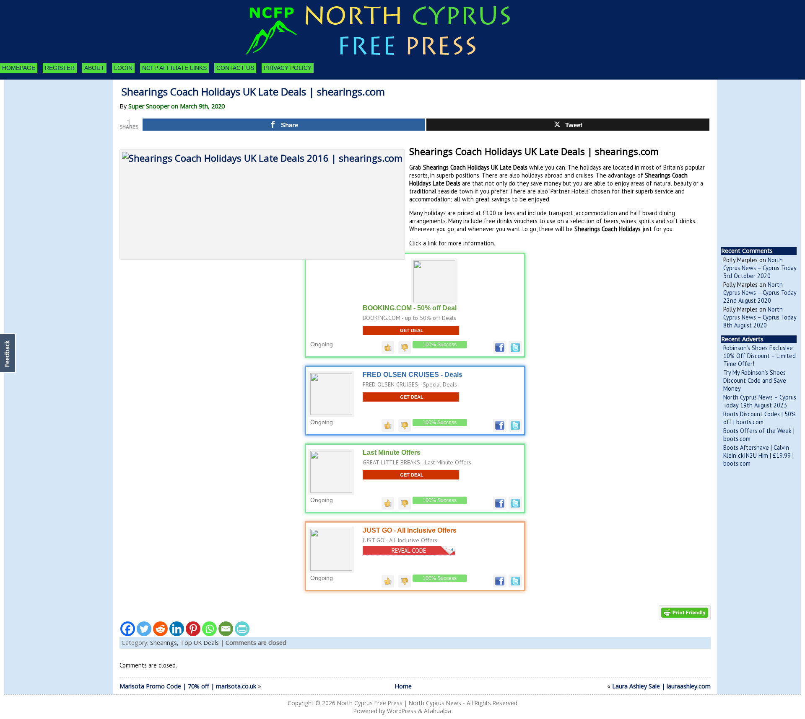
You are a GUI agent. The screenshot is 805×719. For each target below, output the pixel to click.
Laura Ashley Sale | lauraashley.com (661, 686)
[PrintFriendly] (242, 628)
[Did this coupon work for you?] (388, 347)
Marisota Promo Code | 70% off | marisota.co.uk (187, 686)
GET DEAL (411, 330)
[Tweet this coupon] (515, 351)
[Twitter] (144, 628)
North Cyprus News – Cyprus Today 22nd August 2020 (759, 292)
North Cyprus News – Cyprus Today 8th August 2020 (759, 317)
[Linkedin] (176, 628)
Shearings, (165, 643)
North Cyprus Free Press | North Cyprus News (399, 703)
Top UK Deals (199, 643)
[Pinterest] (193, 628)
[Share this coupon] (499, 351)
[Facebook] (127, 628)
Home (403, 686)
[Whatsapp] (209, 628)
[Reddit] (160, 628)
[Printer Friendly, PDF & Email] (685, 612)
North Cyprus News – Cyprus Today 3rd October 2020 (759, 268)
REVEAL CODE (409, 550)
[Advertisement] (50, 126)
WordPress (401, 711)
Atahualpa (437, 711)
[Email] (225, 628)
